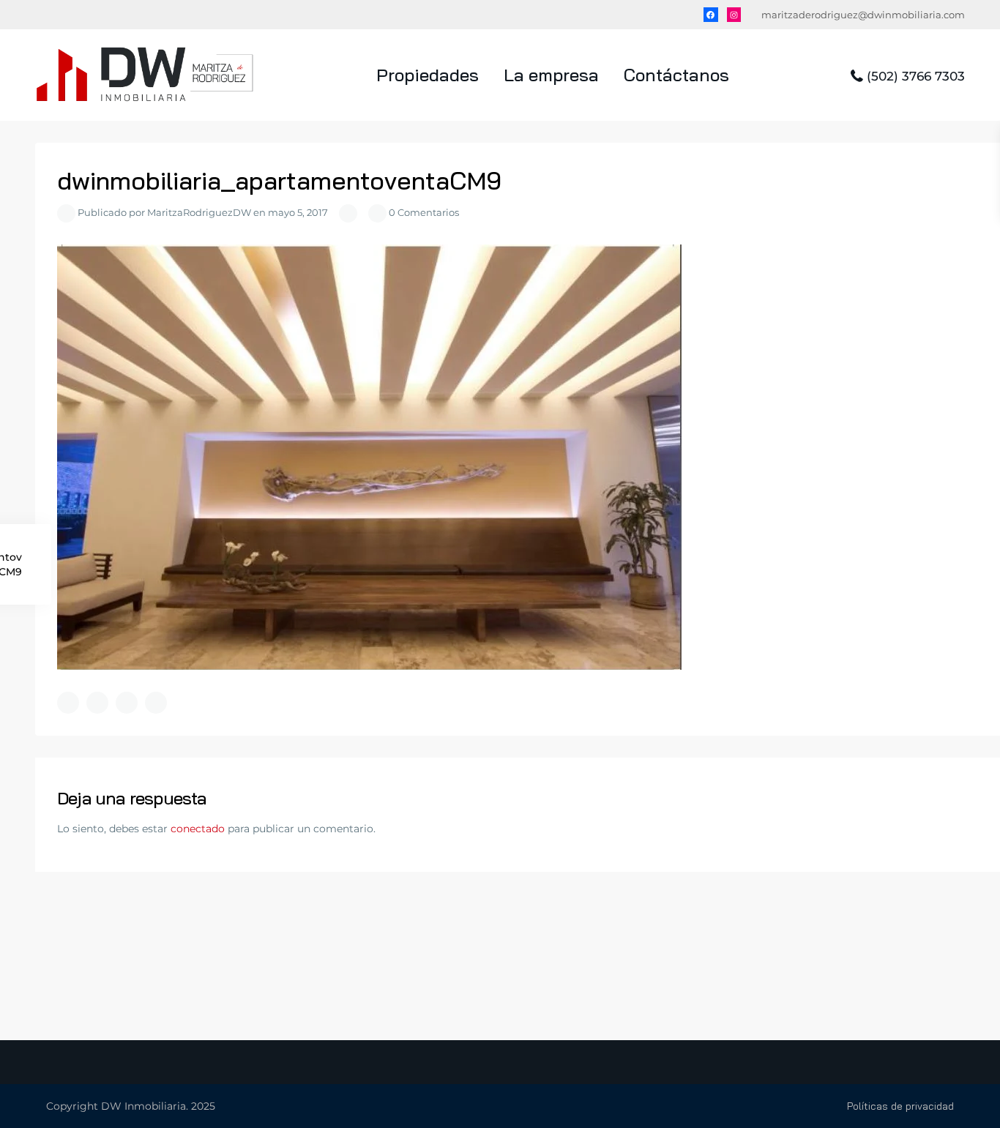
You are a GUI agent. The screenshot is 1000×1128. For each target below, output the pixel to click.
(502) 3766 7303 (916, 76)
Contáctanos (676, 75)
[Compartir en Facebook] (68, 703)
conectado (198, 828)
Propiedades (427, 75)
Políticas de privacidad (900, 1106)
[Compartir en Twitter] (97, 703)
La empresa (551, 75)
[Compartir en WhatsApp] (127, 703)
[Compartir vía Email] (156, 703)
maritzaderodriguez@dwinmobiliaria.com (863, 14)
